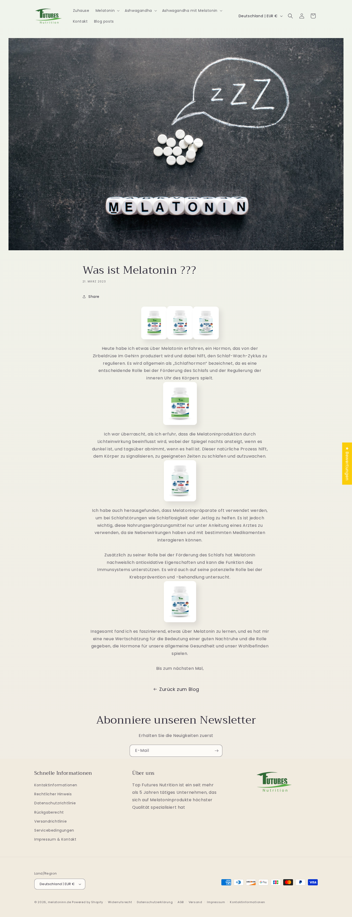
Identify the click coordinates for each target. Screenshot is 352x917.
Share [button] (93, 296)
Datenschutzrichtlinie (55, 803)
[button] (107, 10)
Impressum (216, 902)
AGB (181, 902)
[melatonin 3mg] (180, 624)
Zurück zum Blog (179, 689)
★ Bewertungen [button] (347, 463)
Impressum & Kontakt (55, 839)
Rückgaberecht (49, 812)
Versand (195, 902)
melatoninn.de (59, 902)
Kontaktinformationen (55, 785)
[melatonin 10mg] (180, 427)
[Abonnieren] (216, 751)
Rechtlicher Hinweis (53, 794)
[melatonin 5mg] (180, 503)
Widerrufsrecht (120, 902)
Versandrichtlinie (50, 821)
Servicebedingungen (54, 830)
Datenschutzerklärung (155, 902)
